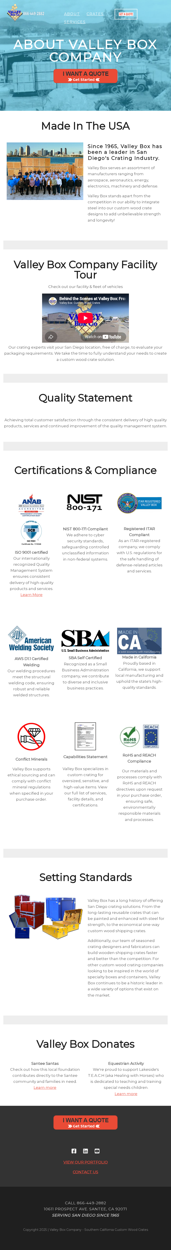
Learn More (31, 594)
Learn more (45, 1087)
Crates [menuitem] (95, 14)
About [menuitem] (72, 14)
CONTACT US (85, 1172)
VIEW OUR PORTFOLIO (85, 1162)
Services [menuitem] (75, 22)
